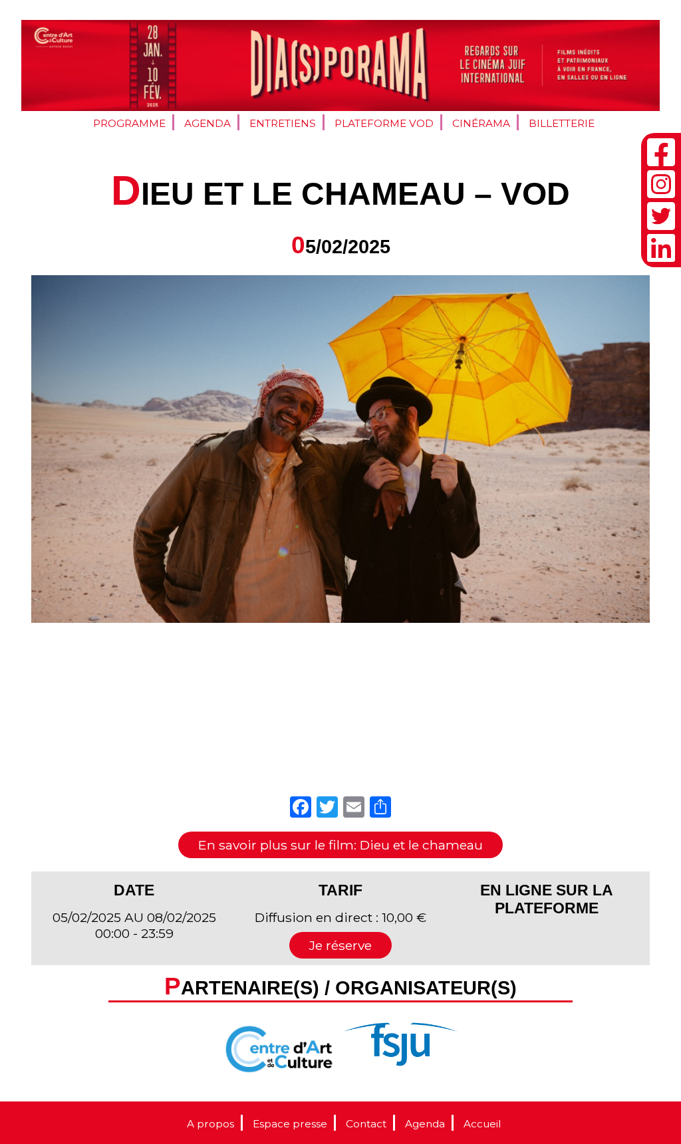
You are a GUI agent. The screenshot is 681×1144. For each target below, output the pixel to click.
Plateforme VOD (384, 123)
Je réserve (340, 945)
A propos (210, 1123)
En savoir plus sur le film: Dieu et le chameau (340, 845)
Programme (129, 123)
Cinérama (481, 123)
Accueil (482, 1123)
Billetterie (562, 123)
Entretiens (282, 123)
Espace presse (290, 1123)
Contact (366, 1123)
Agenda (207, 123)
